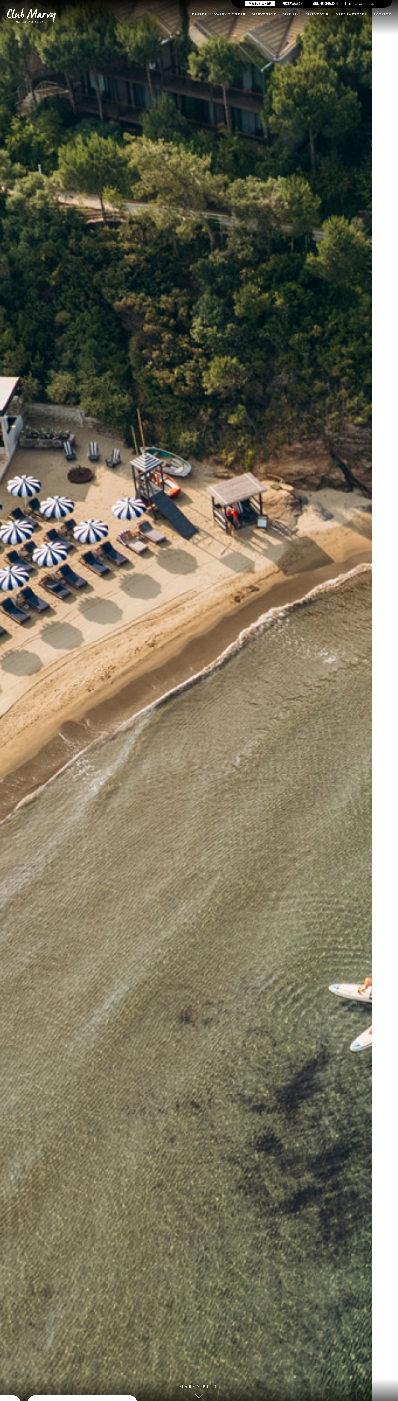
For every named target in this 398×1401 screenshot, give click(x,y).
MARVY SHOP (260, 4)
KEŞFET (199, 15)
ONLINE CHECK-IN (325, 4)
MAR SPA (291, 15)
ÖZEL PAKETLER (351, 15)
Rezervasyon (292, 4)
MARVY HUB (317, 15)
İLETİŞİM (353, 4)
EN (372, 4)
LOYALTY (382, 15)
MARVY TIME (264, 15)
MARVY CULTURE (230, 15)
